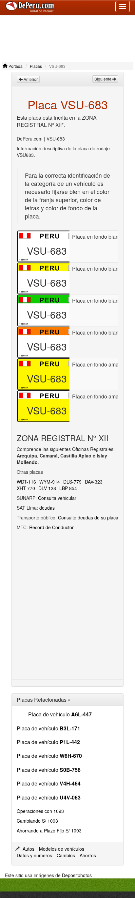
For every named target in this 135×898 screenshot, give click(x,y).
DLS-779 (72, 481)
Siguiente (103, 79)
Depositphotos (77, 875)
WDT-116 (26, 481)
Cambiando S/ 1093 (37, 820)
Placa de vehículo (60, 714)
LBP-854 (68, 488)
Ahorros (88, 855)
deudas (47, 507)
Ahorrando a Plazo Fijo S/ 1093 (49, 830)
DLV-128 (47, 488)
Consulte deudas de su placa (88, 517)
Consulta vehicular (57, 498)
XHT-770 (26, 488)
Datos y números (34, 855)
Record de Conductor (51, 527)
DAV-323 (94, 481)
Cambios (66, 855)
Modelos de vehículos (61, 849)
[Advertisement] (67, 36)
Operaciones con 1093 (40, 811)
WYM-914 (49, 481)
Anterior (30, 79)
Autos (28, 849)
